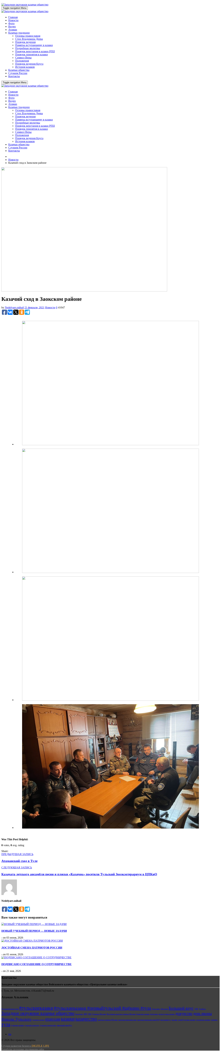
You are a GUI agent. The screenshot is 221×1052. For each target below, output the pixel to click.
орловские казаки (203, 1020)
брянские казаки (143, 1014)
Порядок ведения (25, 42)
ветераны (154, 1014)
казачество (86, 1018)
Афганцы (164, 1009)
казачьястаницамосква (127, 1020)
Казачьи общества (18, 70)
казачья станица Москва (108, 1020)
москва (174, 1020)
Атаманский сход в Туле (19, 861)
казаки (68, 1018)
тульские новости (32, 1025)
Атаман (12, 29)
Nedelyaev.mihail (14, 307)
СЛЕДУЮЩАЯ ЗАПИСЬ (16, 867)
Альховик (156, 1009)
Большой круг (181, 1008)
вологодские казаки (166, 1014)
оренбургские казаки (186, 1020)
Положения (22, 60)
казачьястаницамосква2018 (148, 1020)
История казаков (25, 66)
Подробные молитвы (27, 48)
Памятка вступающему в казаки (34, 45)
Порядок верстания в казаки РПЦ (35, 51)
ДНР (196, 1009)
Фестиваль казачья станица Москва (121, 1014)
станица (214, 1020)
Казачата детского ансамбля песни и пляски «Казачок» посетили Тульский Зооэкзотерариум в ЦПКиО (79, 874)
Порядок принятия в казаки (31, 54)
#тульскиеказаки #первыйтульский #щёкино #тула (102, 1008)
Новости (13, 20)
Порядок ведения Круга (29, 63)
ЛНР (85, 1014)
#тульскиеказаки (36, 1008)
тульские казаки (17, 1025)
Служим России (17, 73)
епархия (52, 1019)
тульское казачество (48, 1025)
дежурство (183, 1013)
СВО (90, 1014)
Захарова (79, 1014)
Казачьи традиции (19, 32)
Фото (11, 23)
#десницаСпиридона (9, 1009)
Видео (12, 26)
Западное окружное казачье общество (37, 1013)
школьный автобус (64, 1025)
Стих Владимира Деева (29, 38)
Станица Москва (99, 1014)
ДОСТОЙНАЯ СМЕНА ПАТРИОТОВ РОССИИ (31, 947)
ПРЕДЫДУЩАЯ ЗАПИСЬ (17, 854)
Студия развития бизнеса (25, 1047)
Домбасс (202, 1009)
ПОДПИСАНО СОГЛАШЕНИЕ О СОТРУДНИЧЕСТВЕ (36, 964)
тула (5, 1024)
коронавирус (165, 1020)
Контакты (14, 76)
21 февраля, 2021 (34, 307)
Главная (13, 17)
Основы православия (27, 35)
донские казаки (38, 1020)
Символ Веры (23, 57)
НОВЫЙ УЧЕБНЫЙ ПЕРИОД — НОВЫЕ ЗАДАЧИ (34, 930)
